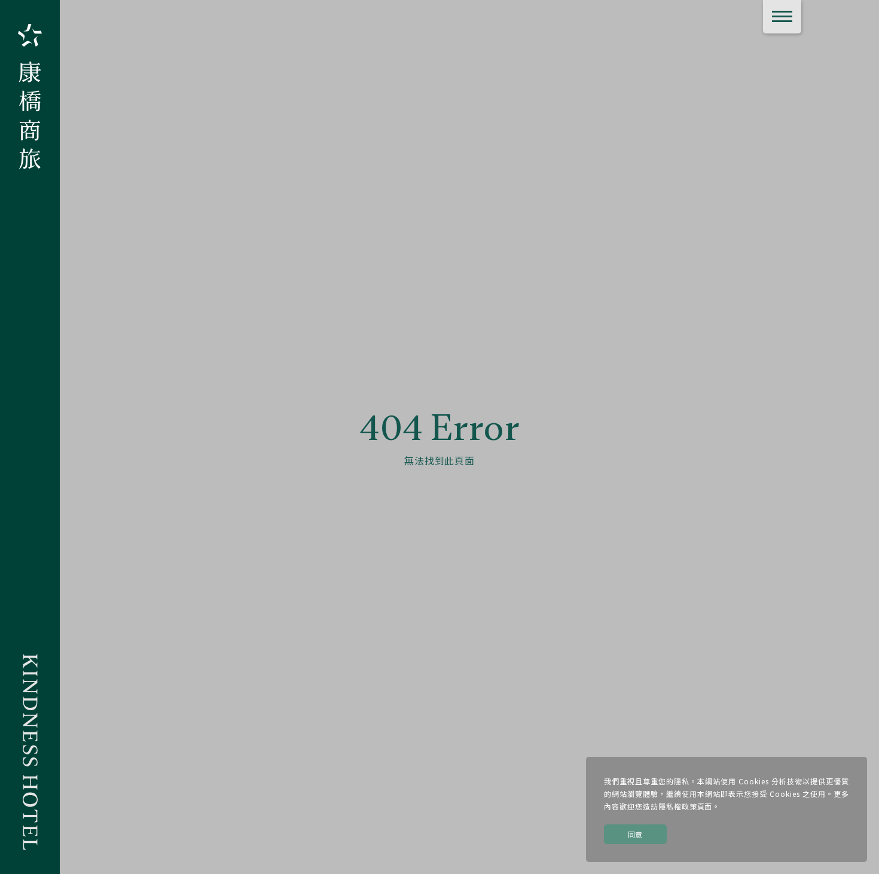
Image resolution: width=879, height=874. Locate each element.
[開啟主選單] (782, 16)
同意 (635, 834)
